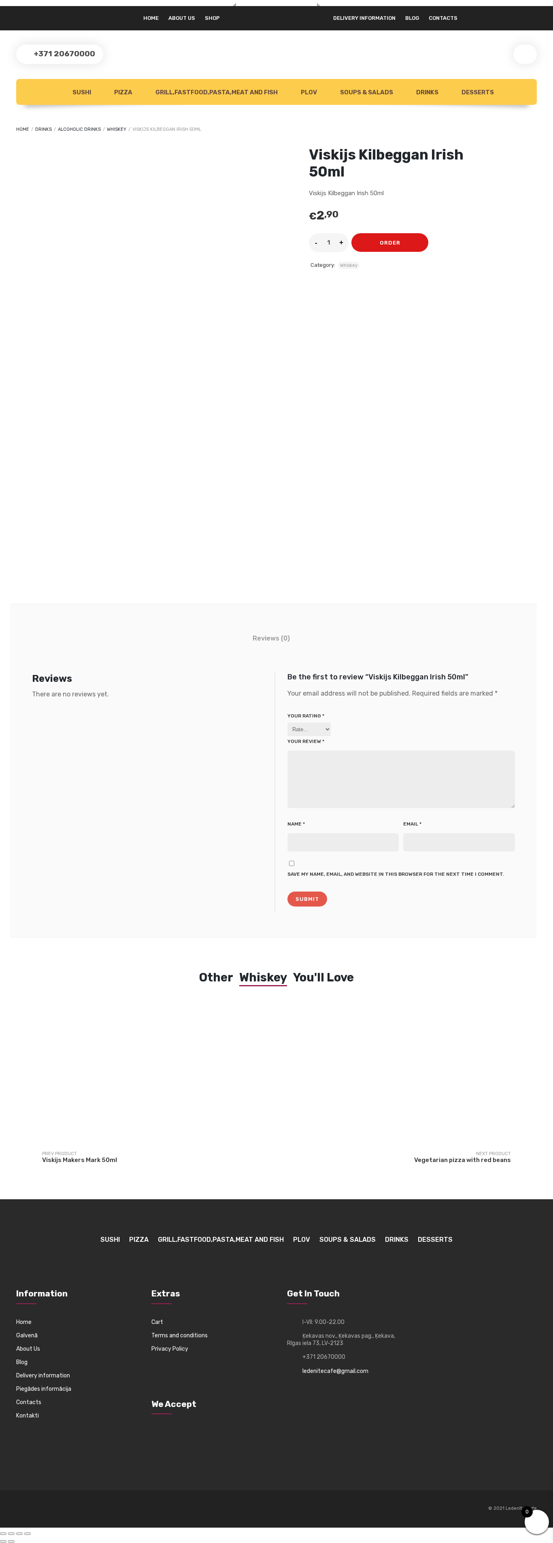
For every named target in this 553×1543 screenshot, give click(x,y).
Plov (308, 92)
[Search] (525, 54)
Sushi (81, 92)
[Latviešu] (30, 15)
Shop (212, 18)
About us (181, 18)
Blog (412, 18)
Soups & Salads (366, 92)
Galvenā (27, 1335)
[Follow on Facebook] (22, 1509)
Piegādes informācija (43, 1389)
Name (296, 824)
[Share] (19, 1533)
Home (151, 18)
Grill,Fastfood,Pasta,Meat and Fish (216, 92)
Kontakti (27, 1415)
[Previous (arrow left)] (3, 1541)
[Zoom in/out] (3, 1533)
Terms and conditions (179, 1335)
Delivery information (364, 18)
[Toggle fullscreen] (11, 1533)
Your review (305, 741)
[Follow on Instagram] (37, 1509)
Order (390, 243)
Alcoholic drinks (79, 129)
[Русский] (21, 15)
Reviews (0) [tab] (271, 638)
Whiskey (116, 129)
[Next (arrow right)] (11, 1541)
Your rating (305, 716)
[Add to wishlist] (439, 242)
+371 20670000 (63, 53)
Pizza (122, 92)
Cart (157, 1322)
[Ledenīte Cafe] (276, 7)
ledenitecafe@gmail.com (335, 1371)
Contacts (443, 18)
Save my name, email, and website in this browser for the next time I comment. (395, 874)
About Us (28, 1348)
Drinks (426, 92)
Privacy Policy (169, 1348)
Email (412, 824)
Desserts (477, 92)
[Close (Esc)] (27, 1533)
